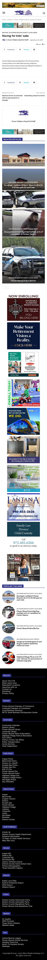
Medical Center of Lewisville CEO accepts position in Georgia (12, 98)
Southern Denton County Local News (23, 182)
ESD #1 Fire (7, 769)
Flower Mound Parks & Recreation (16, 733)
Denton (5, 801)
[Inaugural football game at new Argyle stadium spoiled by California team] (8, 642)
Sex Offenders (8, 782)
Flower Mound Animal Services (15, 940)
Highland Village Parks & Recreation (17, 736)
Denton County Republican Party (15, 904)
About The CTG (8, 681)
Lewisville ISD (8, 857)
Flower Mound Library (11, 729)
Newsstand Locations (11, 685)
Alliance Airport (8, 887)
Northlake (6, 815)
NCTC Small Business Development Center (20, 712)
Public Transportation (11, 742)
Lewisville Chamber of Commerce (16, 708)
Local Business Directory (12, 710)
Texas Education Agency (12, 868)
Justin (4, 813)
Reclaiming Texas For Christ (34, 95)
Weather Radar (8, 925)
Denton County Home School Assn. (16, 864)
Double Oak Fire (9, 767)
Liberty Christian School (12, 862)
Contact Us (7, 689)
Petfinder (6, 946)
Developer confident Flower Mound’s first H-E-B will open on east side (23, 186)
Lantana (5, 809)
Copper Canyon (8, 799)
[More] (34, 49)
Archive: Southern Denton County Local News (27, 20)
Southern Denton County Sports (28, 639)
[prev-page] (3, 287)
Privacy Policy (8, 693)
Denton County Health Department (16, 834)
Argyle (5, 794)
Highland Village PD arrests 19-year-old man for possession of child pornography (29, 659)
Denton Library (8, 727)
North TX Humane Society (13, 944)
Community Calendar (11, 725)
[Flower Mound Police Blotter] (23, 260)
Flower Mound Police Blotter (23, 281)
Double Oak (7, 803)
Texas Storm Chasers (11, 923)
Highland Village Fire (10, 775)
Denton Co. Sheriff (10, 763)
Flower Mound (8, 805)
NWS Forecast (8, 921)
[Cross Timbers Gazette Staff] (4, 40)
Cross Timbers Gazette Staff (18, 40)
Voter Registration (9, 746)
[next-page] (7, 287)
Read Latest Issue (9, 683)
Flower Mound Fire (10, 771)
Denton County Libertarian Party (15, 902)
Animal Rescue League (11, 938)
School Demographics (11, 866)
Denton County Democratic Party (16, 900)
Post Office (6, 738)
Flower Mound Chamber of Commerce (18, 706)
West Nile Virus (8, 841)
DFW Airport (7, 885)
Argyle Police (7, 759)
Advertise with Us (9, 687)
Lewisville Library (9, 731)
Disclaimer (6, 691)
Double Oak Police (9, 765)
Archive (9, 20)
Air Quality (6, 919)
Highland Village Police (11, 777)
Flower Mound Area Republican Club (17, 906)
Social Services (8, 744)
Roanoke (5, 817)
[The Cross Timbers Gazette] (23, 12)
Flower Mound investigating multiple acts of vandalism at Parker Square (23, 233)
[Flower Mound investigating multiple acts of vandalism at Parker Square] (23, 213)
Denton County (8, 819)
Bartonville (6, 797)
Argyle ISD (6, 853)
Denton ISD (7, 855)
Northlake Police (9, 779)
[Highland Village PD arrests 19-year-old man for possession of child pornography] (8, 658)
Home (4, 20)
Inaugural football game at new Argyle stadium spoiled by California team (29, 644)
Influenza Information (11, 836)
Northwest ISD (8, 860)
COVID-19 (6, 832)
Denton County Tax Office (13, 740)
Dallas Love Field (9, 881)
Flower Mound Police (11, 773)
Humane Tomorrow (10, 942)
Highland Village (9, 807)
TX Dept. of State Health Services (16, 838)
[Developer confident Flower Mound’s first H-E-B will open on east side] (23, 167)
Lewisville (6, 811)
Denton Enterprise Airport (13, 883)
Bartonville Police (9, 761)
